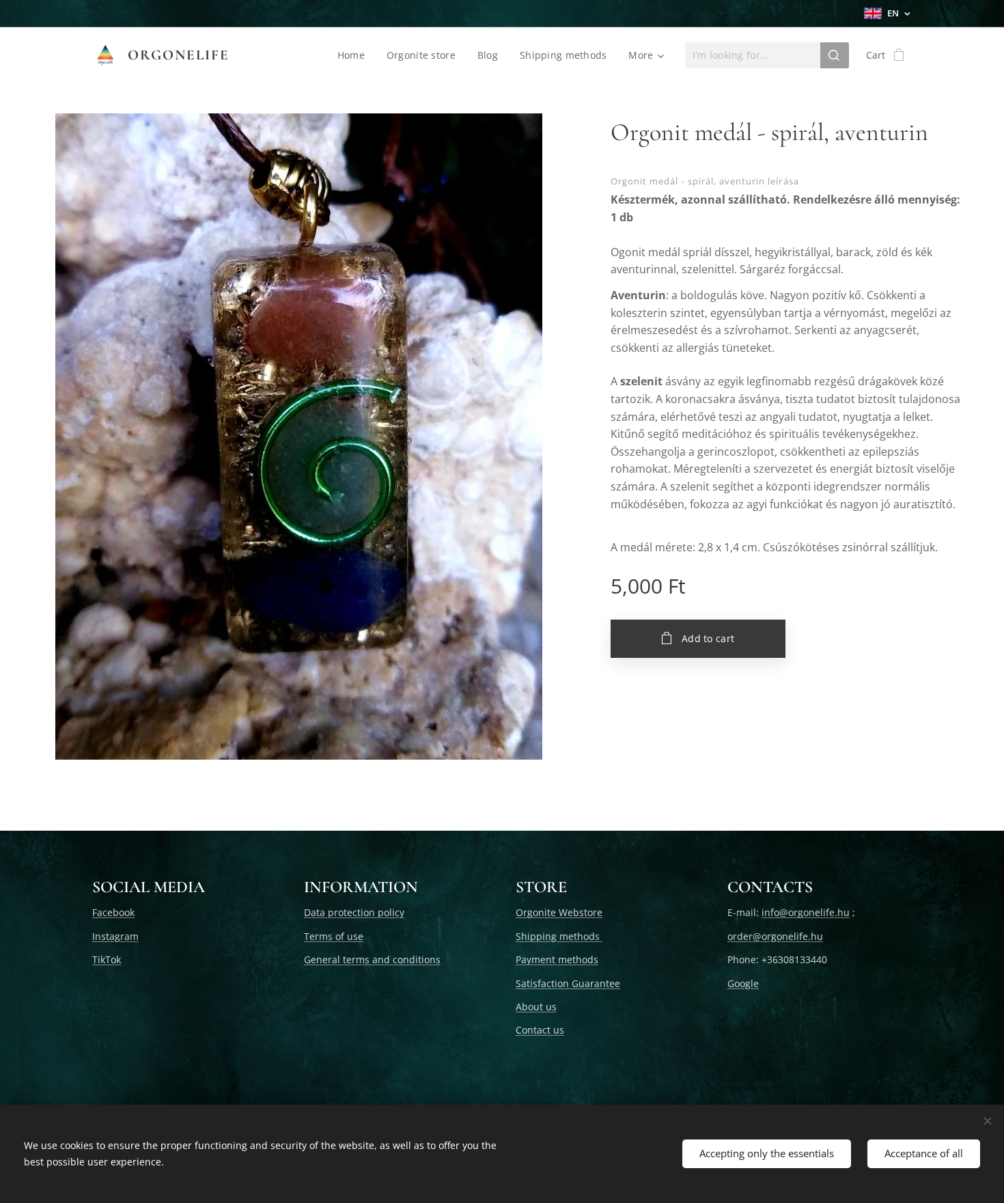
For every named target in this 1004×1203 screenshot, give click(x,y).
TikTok (106, 959)
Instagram (115, 936)
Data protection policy (354, 912)
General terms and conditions (372, 959)
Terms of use (333, 936)
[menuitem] (355, 55)
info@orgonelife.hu (806, 912)
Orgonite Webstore (559, 912)
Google (743, 983)
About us (536, 1006)
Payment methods (557, 959)
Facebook (113, 912)
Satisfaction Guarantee (568, 983)
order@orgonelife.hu (775, 936)
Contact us (540, 1029)
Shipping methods (559, 936)
